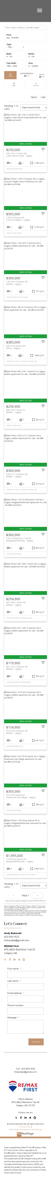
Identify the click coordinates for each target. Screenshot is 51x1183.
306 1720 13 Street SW (19, 154)
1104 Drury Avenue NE (19, 860)
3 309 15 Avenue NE (18, 218)
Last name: (13, 981)
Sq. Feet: (33, 66)
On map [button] (14, 84)
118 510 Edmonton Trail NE (19, 539)
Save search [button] (10, 75)
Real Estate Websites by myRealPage (25, 1130)
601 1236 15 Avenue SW (17, 667)
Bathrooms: (31, 56)
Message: (12, 1017)
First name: (13, 968)
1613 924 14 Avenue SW (17, 731)
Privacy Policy (25, 1127)
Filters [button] (36, 84)
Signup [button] (34, 97)
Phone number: (15, 1005)
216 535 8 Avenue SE (20, 796)
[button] (5, 959)
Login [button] (43, 97)
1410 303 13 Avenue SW (17, 282)
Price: (12, 37)
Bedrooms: (9, 56)
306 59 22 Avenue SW (15, 347)
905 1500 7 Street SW (16, 603)
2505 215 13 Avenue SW (17, 475)
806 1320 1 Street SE (15, 411)
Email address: (15, 993)
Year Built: (11, 66)
